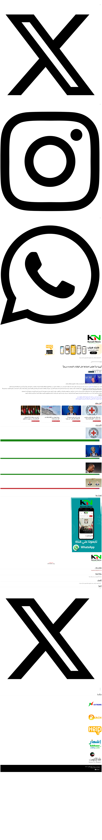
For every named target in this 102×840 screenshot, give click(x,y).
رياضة (92, 357)
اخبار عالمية (97, 440)
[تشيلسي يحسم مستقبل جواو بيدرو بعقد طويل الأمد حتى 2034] (51, 468)
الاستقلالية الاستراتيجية (86, 398)
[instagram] (49, 217)
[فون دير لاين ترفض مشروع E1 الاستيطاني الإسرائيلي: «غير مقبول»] (51, 451)
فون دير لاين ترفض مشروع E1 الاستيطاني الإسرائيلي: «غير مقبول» (84, 460)
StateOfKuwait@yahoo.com (96, 570)
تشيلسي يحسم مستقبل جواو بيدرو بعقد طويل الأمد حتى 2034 (85, 476)
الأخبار (100, 357)
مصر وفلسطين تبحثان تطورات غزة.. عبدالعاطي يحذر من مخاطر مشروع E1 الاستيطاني (78, 490)
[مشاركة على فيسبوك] (100, 372)
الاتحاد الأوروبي (90, 386)
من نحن (94, 576)
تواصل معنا (91, 576)
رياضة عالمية (97, 474)
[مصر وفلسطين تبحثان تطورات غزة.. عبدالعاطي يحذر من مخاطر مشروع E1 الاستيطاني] (51, 482)
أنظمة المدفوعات (98, 398)
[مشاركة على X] (98, 372)
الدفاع (77, 398)
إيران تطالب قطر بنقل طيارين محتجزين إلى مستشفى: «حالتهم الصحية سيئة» (81, 443)
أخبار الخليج (97, 439)
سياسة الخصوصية (99, 576)
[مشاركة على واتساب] (95, 372)
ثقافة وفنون (86, 357)
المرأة (83, 357)
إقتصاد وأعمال (96, 357)
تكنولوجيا (89, 357)
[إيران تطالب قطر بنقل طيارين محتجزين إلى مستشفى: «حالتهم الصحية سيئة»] (51, 433)
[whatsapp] (49, 331)
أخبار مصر (97, 488)
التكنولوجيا (80, 398)
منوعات (80, 357)
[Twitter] (49, 104)
